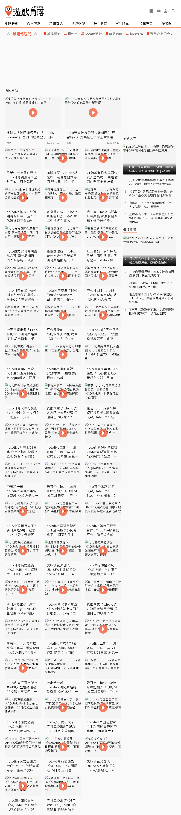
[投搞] (151, 11)
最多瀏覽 (130, 229)
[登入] (166, 11)
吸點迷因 (115, 34)
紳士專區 (100, 23)
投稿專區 (146, 23)
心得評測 (33, 23)
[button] (173, 11)
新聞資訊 (56, 23)
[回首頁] (24, 11)
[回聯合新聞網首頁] (9, 11)
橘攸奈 (73, 34)
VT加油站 (123, 23)
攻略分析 (11, 23)
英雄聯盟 (54, 34)
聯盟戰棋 (136, 34)
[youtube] (158, 11)
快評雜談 (78, 23)
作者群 (167, 23)
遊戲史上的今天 (162, 34)
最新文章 (130, 138)
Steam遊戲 (93, 34)
